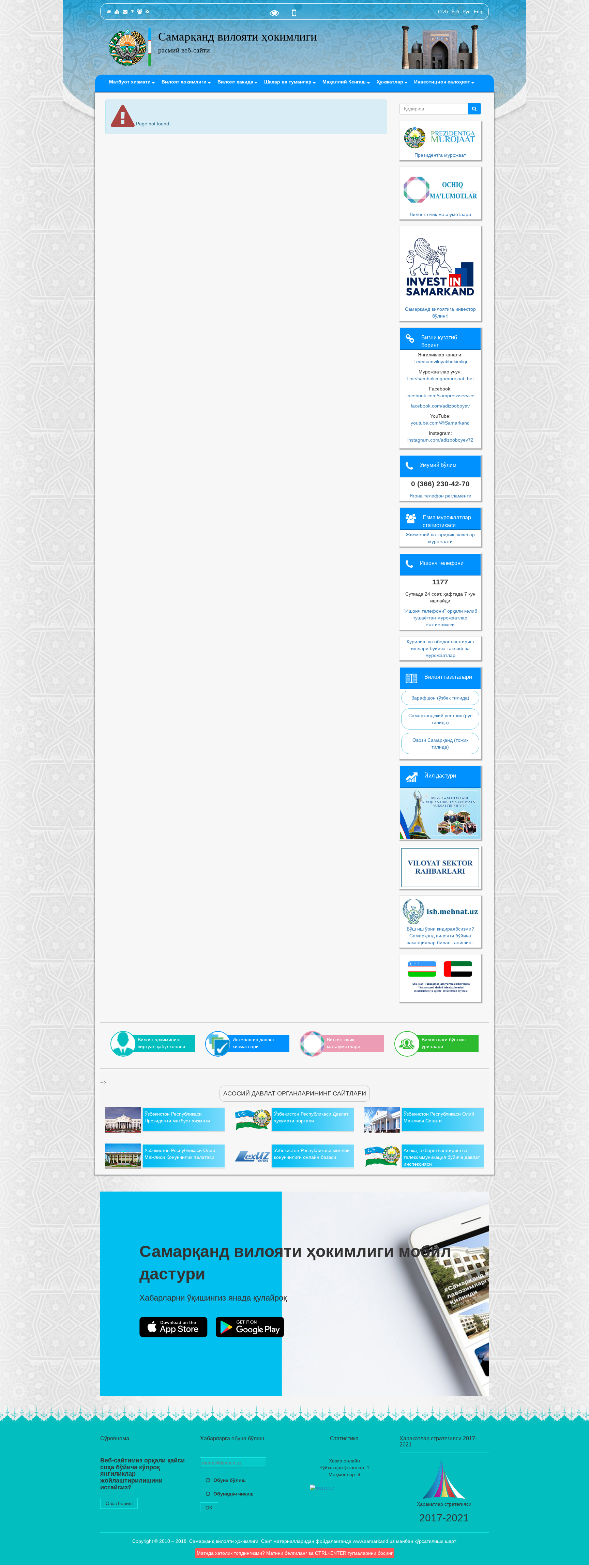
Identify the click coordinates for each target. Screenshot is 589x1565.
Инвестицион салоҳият (442, 82)
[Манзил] (125, 11)
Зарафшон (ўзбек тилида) (440, 698)
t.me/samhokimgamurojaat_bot (440, 378)
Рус (466, 11)
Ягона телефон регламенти (440, 495)
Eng (478, 11)
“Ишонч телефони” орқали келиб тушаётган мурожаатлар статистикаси (440, 617)
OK (209, 1507)
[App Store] (173, 1327)
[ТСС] (132, 11)
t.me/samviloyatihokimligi (440, 361)
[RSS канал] (147, 11)
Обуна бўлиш (229, 1480)
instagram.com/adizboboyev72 (440, 440)
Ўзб (455, 11)
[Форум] (139, 11)
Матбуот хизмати (130, 82)
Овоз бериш (119, 1503)
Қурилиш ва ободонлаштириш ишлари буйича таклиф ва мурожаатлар (440, 648)
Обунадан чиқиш (233, 1494)
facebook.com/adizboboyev (440, 406)
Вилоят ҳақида (236, 82)
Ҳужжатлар (391, 82)
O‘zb (443, 11)
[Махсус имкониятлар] (274, 14)
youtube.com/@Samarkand (440, 423)
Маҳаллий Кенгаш (344, 82)
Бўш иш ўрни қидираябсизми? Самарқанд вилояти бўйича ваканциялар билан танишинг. (440, 935)
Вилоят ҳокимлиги (185, 82)
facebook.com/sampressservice (440, 395)
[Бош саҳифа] (109, 11)
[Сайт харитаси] (117, 11)
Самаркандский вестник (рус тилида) (440, 719)
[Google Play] (250, 1327)
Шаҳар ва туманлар (288, 82)
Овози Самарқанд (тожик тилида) (440, 743)
